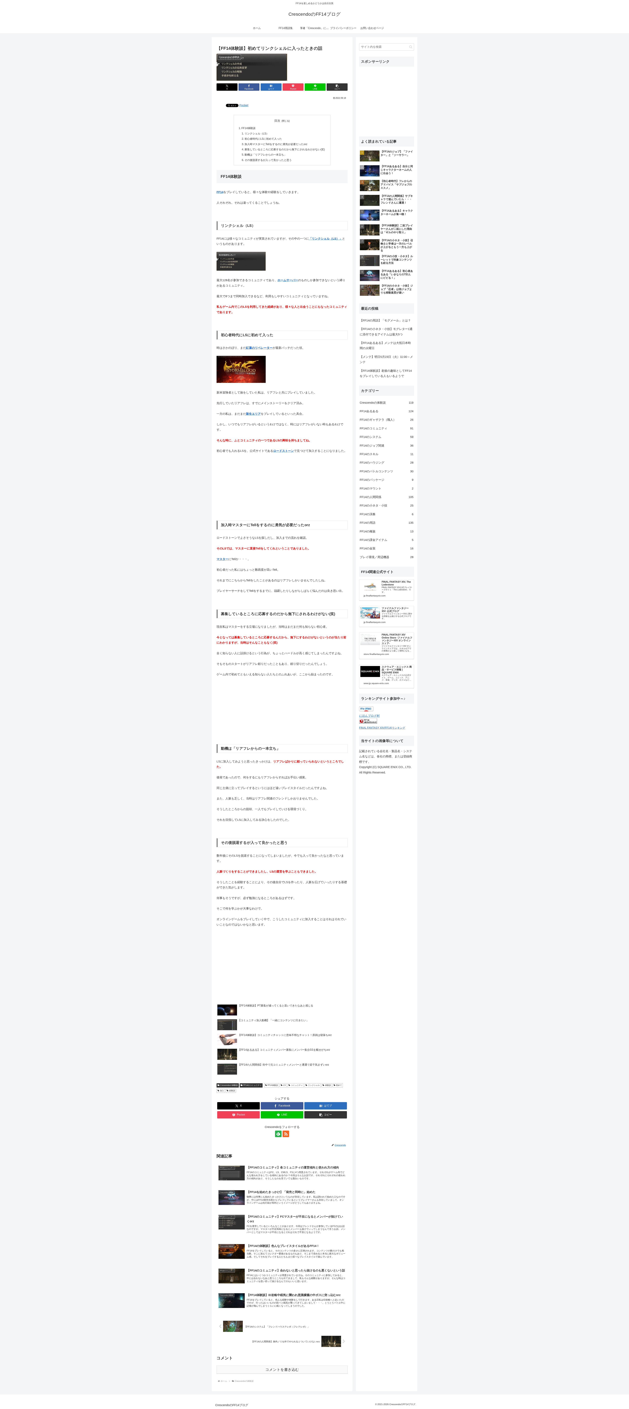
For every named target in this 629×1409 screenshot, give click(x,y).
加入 (222, 1091)
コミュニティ (297, 1085)
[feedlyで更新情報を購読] (278, 1134)
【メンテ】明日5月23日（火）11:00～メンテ (386, 359)
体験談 (328, 1085)
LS (284, 1085)
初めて (339, 1085)
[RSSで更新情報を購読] (286, 1134)
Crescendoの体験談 (229, 1085)
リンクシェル (314, 1085)
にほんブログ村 (369, 715)
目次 (277, 120)
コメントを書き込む (282, 1370)
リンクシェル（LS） (257, 133)
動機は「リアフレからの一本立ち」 (265, 154)
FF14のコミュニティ (252, 1085)
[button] (337, 87)
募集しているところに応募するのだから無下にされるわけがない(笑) (285, 149)
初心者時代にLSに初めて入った (263, 138)
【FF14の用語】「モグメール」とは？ (385, 320)
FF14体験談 (248, 128)
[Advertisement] (282, 487)
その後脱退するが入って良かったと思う (268, 160)
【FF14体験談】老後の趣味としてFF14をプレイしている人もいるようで (386, 373)
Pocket (243, 105)
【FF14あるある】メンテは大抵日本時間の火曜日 (385, 345)
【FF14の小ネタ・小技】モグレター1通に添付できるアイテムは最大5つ (386, 331)
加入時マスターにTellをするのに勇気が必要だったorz (276, 144)
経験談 (232, 1091)
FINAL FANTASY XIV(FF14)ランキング (382, 727)
